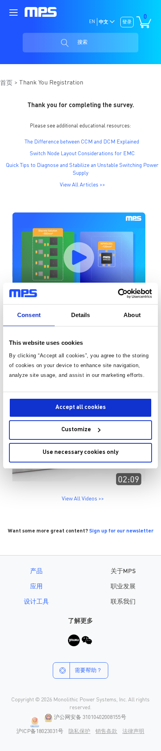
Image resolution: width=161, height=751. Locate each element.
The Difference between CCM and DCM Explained (82, 142)
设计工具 (36, 602)
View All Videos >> (83, 499)
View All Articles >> (82, 185)
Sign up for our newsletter (121, 531)
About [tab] (132, 315)
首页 (6, 83)
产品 (36, 571)
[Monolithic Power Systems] (41, 12)
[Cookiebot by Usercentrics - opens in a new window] (118, 294)
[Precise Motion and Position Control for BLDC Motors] (78, 487)
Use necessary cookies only (80, 452)
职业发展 (123, 587)
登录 (127, 22)
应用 (36, 587)
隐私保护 (79, 731)
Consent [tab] (29, 315)
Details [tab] (80, 315)
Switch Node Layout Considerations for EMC (82, 153)
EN (92, 22)
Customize (76, 430)
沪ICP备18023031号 (39, 731)
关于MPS (123, 571)
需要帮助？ (88, 670)
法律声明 (133, 731)
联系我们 (123, 602)
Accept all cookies (80, 407)
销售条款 (106, 731)
